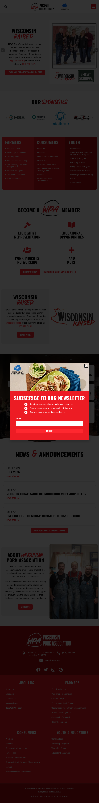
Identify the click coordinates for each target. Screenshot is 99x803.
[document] (49, 401)
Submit (49, 430)
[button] (86, 365)
